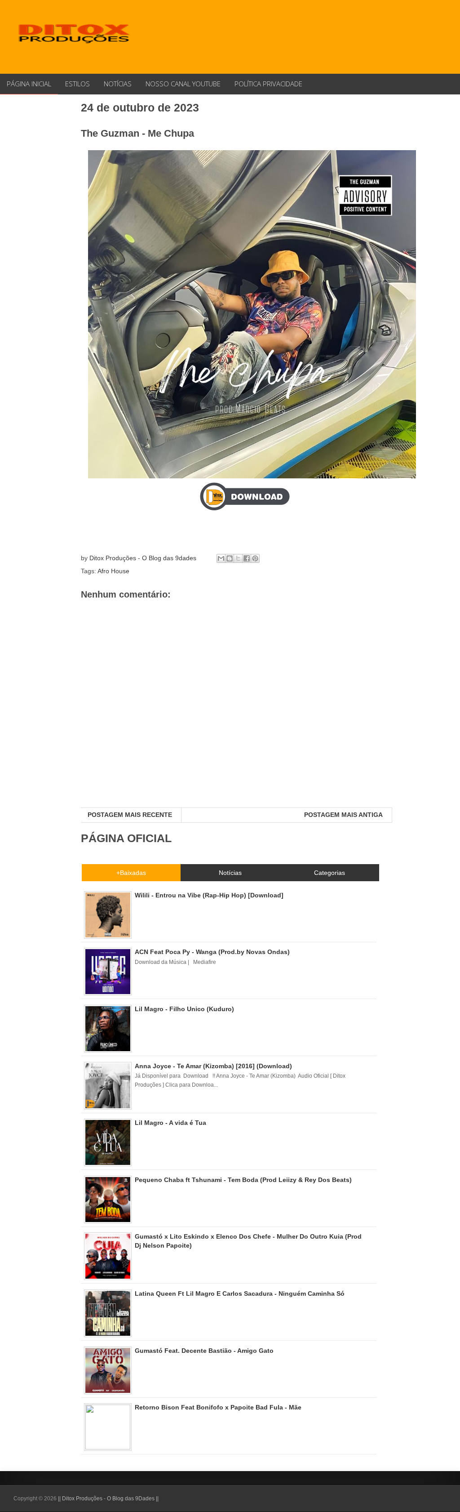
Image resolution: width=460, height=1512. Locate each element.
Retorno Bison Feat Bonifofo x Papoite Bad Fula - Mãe (218, 1407)
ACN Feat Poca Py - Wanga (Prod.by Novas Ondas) (212, 951)
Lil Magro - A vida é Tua (170, 1122)
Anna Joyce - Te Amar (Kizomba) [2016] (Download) (213, 1066)
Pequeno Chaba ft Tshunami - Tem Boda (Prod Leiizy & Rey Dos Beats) (243, 1179)
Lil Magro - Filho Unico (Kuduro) (184, 1008)
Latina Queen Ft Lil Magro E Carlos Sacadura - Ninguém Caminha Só (240, 1293)
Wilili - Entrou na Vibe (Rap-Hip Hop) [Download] (209, 895)
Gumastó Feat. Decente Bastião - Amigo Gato (204, 1350)
